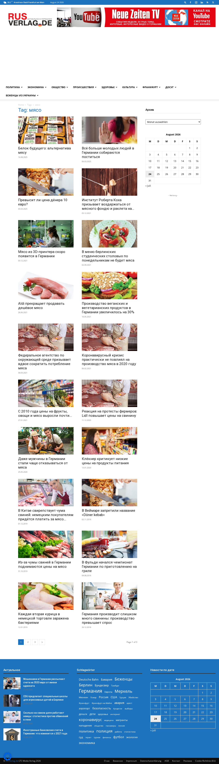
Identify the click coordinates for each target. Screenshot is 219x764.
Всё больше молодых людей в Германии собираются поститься (108, 152)
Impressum (131, 760)
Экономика (36, 87)
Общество (58, 87)
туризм (97, 737)
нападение (85, 725)
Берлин (85, 685)
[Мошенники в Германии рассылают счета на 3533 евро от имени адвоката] (12, 683)
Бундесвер (102, 685)
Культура (128, 87)
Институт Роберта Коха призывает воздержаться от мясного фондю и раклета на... (108, 204)
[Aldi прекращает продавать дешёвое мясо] (46, 285)
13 (174, 161)
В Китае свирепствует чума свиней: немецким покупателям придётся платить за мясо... (45, 514)
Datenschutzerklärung (150, 760)
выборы (129, 708)
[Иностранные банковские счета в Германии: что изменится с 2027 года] (12, 734)
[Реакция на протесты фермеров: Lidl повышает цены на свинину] (109, 393)
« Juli (148, 185)
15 (189, 161)
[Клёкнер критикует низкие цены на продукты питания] (109, 440)
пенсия (121, 725)
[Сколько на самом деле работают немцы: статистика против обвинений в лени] (12, 717)
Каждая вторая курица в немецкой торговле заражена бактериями (43, 618)
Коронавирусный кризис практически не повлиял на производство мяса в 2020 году (109, 359)
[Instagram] (196, 2)
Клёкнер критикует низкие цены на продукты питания (105, 461)
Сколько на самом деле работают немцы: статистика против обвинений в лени (45, 716)
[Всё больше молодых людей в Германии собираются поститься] (109, 130)
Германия (90, 691)
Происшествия (83, 87)
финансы (107, 737)
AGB (167, 760)
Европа (108, 691)
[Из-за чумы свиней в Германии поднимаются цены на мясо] (46, 544)
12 (166, 161)
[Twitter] (213, 2)
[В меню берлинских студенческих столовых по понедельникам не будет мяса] (109, 233)
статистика (130, 731)
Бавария (106, 679)
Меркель (123, 691)
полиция (104, 731)
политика (86, 731)
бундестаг (117, 708)
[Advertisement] (109, 57)
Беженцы (123, 679)
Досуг (169, 87)
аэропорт (84, 708)
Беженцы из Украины (21, 95)
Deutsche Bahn (89, 679)
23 (197, 167)
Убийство (133, 697)
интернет (115, 714)
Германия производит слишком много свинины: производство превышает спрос (109, 618)
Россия (103, 697)
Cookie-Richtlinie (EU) (205, 760)
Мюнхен (83, 697)
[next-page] (42, 642)
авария (119, 703)
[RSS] (207, 2)
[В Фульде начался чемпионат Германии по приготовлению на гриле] (109, 544)
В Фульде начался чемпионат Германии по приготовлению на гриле (109, 566)
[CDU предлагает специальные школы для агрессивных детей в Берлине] (12, 701)
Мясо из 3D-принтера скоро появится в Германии (41, 254)
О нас (107, 760)
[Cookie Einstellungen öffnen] (7, 759)
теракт (88, 737)
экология (132, 737)
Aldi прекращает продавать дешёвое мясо (41, 305)
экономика (87, 742)
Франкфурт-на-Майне (102, 703)
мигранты (122, 720)
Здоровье (108, 87)
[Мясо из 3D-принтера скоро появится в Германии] (46, 233)
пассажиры (111, 725)
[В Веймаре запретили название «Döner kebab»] (109, 492)
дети (92, 714)
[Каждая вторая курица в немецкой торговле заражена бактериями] (46, 596)
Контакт (176, 760)
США (114, 697)
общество (98, 725)
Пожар (93, 697)
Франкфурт (150, 87)
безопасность (101, 708)
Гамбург (115, 685)
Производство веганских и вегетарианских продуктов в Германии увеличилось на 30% (108, 307)
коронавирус (90, 719)
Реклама (187, 760)
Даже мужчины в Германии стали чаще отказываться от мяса (43, 463)
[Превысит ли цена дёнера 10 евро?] (46, 182)
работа (118, 731)
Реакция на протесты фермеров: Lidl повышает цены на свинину (109, 413)
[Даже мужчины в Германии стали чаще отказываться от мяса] (46, 440)
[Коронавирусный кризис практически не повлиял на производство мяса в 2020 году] (109, 337)
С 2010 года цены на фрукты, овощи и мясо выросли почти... (45, 413)
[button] (185, 2)
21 (182, 167)
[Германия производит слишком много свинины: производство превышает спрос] (109, 596)
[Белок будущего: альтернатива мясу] (46, 130)
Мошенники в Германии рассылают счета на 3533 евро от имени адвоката (44, 682)
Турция (122, 697)
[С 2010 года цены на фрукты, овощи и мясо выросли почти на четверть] (46, 393)
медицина (108, 720)
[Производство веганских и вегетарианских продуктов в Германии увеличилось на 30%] (109, 285)
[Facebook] (190, 2)
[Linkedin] (201, 2)
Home (21, 104)
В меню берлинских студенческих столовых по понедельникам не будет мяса (108, 256)
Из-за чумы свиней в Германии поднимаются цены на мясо (44, 564)
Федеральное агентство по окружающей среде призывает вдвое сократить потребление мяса (44, 361)
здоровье (103, 714)
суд (81, 737)
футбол (118, 737)
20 (174, 167)
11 (158, 161)
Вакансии (118, 760)
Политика (13, 87)
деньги (83, 714)
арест (129, 703)
